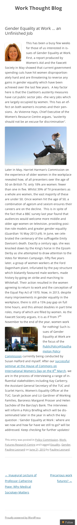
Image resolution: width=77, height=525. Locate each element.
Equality (55, 444)
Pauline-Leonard (15, 449)
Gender (65, 444)
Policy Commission (46, 440)
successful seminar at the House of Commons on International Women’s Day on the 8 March (37, 366)
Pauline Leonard (60, 449)
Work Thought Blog (38, 8)
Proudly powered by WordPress (23, 517)
